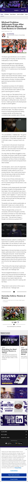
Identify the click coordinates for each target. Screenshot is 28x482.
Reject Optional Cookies (14, 474)
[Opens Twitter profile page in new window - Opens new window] (8, 37)
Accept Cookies (14, 479)
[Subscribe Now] (14, 379)
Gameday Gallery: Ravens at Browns (13, 297)
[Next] (18, 322)
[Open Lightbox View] (14, 317)
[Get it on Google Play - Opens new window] (18, 444)
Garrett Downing (10, 33)
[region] (14, 464)
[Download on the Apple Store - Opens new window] (8, 443)
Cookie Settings (14, 470)
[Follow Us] (14, 420)
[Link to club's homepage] (3, 9)
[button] (14, 125)
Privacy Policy (18, 467)
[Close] (26, 449)
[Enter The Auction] (14, 406)
